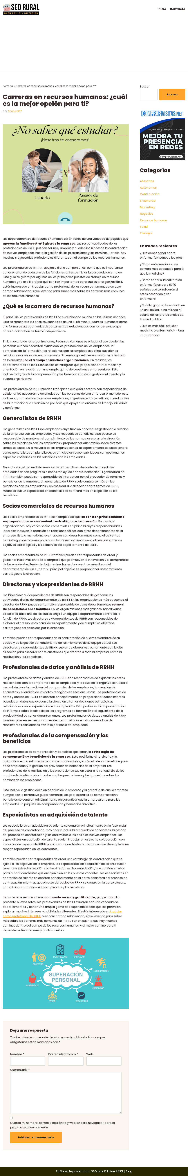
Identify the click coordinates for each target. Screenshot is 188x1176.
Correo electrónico (63, 1054)
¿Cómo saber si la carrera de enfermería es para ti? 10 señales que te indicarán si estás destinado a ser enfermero (161, 289)
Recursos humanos (153, 220)
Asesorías (147, 181)
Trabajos (146, 233)
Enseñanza (148, 201)
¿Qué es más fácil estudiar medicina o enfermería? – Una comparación (162, 330)
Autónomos (148, 188)
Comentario (20, 1070)
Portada (8, 86)
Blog (129, 1171)
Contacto (177, 9)
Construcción (149, 194)
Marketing (147, 207)
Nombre (17, 1054)
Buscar (145, 86)
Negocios (146, 214)
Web (89, 1054)
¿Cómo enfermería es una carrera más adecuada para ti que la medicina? (162, 269)
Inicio (162, 9)
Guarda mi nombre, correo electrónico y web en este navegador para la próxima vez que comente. (62, 1125)
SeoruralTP (15, 111)
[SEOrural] (21, 9)
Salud (144, 227)
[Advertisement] (94, 45)
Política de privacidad (72, 1171)
